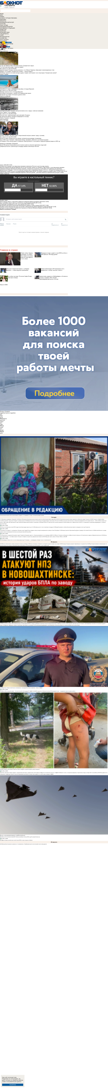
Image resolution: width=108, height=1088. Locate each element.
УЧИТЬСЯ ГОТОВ (8, 44)
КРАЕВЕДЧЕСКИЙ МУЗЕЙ (7, 22)
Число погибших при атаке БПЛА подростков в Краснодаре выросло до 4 (17, 527)
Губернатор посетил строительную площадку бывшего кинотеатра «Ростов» (43, 520)
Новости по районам (5, 96)
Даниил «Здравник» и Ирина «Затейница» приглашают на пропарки (19, 625)
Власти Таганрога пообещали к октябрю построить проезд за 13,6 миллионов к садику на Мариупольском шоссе (78, 535)
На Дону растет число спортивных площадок (44, 527)
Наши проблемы (4, 119)
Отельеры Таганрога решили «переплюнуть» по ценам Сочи (74, 543)
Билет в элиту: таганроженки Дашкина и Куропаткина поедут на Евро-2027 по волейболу (79, 772)
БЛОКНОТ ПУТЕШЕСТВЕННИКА (8, 18)
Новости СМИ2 (4, 284)
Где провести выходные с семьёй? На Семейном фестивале (15, 93)
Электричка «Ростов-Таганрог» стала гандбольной (38, 545)
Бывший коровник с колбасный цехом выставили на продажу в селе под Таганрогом (73, 527)
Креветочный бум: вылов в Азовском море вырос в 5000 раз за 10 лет (51, 623)
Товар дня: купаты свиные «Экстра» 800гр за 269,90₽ (56, 536)
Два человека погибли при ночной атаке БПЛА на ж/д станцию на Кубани (17, 840)
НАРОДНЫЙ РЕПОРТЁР (6, 26)
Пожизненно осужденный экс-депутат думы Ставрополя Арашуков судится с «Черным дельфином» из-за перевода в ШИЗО (27, 535)
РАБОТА (9, 42)
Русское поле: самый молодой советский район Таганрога (15, 115)
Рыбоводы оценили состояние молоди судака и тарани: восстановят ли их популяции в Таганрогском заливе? (28, 73)
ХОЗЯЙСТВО (3, 38)
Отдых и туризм (4, 74)
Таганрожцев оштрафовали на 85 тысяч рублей (12, 204)
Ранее (14, 224)
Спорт (1, 165)
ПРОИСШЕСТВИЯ (4, 32)
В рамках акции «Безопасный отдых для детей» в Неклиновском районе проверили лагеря (23, 206)
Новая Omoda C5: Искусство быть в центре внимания (52, 522)
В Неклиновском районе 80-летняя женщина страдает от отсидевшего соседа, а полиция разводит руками (22, 515)
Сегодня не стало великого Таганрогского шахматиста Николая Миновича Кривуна (21, 208)
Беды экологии (4, 51)
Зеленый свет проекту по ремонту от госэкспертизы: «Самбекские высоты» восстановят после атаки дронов (24, 844)
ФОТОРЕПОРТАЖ (4, 36)
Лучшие (8, 224)
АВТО (1, 15)
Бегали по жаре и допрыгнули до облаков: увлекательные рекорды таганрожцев (20, 138)
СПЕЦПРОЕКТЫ (4, 33)
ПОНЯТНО (12, 1084)
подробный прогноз (5, 413)
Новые (2, 224)
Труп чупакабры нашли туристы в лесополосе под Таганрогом (16, 203)
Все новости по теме (5, 68)
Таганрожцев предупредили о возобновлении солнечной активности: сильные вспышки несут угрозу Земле (58, 625)
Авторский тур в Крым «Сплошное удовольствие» (13, 94)
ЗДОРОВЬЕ (3, 19)
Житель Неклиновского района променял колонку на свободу (14, 543)
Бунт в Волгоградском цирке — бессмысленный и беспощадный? (15, 691)
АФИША (2, 16)
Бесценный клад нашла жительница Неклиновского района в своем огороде (19, 205)
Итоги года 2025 (4, 120)
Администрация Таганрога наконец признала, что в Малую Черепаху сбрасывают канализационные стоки (27, 70)
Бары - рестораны (8, 48)
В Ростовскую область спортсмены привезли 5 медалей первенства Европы (19, 201)
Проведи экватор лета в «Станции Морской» (11, 91)
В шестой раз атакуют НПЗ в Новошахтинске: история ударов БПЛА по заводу (18, 623)
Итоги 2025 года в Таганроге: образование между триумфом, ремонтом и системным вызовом (24, 139)
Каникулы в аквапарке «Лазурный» (9, 519)
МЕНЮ (2, 13)
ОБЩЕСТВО (3, 29)
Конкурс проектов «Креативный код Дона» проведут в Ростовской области (77, 530)
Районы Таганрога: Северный (7, 118)
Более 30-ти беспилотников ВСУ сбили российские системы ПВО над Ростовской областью (21, 836)
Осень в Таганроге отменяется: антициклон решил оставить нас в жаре (44, 543)
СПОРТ (2, 35)
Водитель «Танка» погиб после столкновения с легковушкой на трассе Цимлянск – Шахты (20, 687)
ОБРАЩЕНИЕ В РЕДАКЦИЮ (7, 28)
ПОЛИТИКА (3, 31)
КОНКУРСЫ (3, 21)
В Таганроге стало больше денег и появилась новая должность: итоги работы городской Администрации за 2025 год (30, 141)
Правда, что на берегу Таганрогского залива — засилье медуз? (16, 71)
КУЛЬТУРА (3, 23)
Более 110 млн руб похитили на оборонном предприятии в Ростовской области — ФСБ (79, 520)
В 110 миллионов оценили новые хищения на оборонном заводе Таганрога (74, 519)
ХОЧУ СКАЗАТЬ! (4, 39)
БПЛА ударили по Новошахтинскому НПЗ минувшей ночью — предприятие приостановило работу (55, 691)
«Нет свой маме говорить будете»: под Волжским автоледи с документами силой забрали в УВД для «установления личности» (28, 772)
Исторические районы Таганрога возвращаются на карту (14, 116)
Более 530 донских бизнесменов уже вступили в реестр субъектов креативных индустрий (37, 519)
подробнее (13, 413)
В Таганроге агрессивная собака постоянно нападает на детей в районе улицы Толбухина (21, 769)
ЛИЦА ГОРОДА (4, 25)
